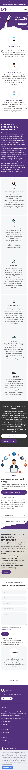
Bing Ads (5, 724)
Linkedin (4, 738)
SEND (5, 634)
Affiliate (4, 740)
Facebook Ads (6, 727)
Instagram (5, 735)
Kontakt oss (17, 694)
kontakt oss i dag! (22, 23)
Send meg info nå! (9, 441)
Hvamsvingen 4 (10, 748)
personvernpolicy (6, 629)
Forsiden (4, 694)
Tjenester (10, 694)
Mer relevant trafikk (10, 515)
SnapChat (5, 732)
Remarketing (6, 743)
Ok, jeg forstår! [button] (7, 767)
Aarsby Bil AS (9, 675)
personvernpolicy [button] (7, 764)
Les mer (6, 572)
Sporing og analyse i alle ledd (12, 492)
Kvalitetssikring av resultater (12, 521)
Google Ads (6, 722)
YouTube (5, 730)
